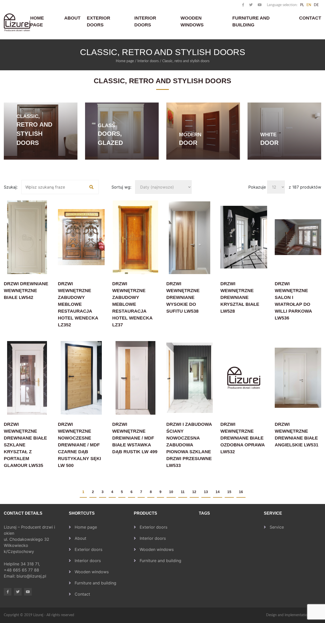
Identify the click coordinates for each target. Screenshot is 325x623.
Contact (310, 18)
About (72, 18)
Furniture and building (251, 21)
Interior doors (145, 21)
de (316, 5)
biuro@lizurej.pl (31, 576)
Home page (37, 21)
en (308, 5)
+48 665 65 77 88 (22, 570)
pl (302, 5)
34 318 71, (31, 563)
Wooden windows (192, 21)
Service (277, 527)
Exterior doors (98, 21)
